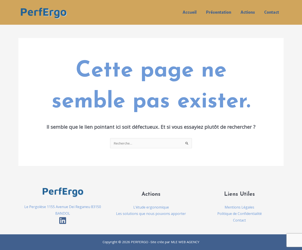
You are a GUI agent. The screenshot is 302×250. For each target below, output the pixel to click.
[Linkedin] (63, 220)
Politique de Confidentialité (239, 213)
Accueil (190, 12)
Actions (248, 12)
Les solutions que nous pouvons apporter (151, 213)
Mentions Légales (239, 207)
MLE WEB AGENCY (185, 242)
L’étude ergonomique (151, 207)
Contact (271, 12)
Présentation (218, 12)
